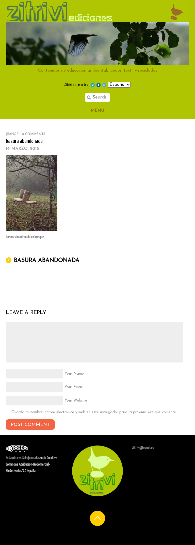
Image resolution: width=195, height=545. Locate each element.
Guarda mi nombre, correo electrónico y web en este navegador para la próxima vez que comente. (94, 412)
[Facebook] (98, 85)
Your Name (74, 374)
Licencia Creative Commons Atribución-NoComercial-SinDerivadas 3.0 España (31, 464)
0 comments (33, 134)
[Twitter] (93, 85)
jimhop (12, 134)
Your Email (73, 387)
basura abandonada (24, 141)
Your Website (75, 401)
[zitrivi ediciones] (97, 63)
